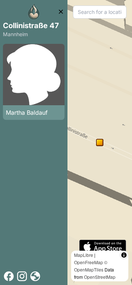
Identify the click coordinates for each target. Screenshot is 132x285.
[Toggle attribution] (124, 255)
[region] (99, 142)
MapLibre (83, 255)
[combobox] (99, 12)
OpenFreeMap (88, 262)
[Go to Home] (34, 11)
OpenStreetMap (99, 277)
